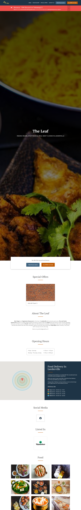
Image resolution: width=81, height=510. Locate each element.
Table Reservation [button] (61, 2)
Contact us (51, 2)
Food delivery (36, 2)
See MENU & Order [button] (72, 2)
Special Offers (44, 2)
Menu (30, 2)
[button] (68, 8)
